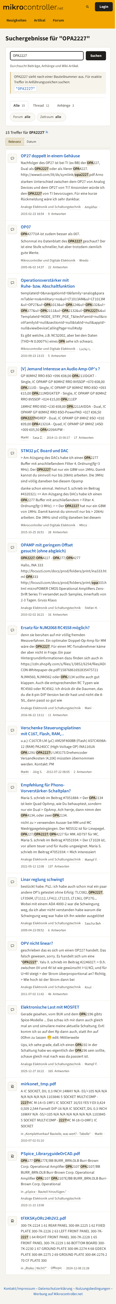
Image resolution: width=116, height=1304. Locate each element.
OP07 (26, 232)
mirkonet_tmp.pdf (38, 1113)
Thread (41, 105)
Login (104, 6)
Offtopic (56, 1297)
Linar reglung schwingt (42, 902)
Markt (25, 449)
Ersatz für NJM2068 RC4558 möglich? (55, 645)
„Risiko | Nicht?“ (35, 1297)
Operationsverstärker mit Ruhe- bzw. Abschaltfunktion (48, 289)
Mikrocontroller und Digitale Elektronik (48, 266)
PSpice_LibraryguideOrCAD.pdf (50, 1183)
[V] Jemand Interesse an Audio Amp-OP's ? (60, 374)
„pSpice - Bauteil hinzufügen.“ (45, 1220)
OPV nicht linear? (37, 972)
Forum (58, 20)
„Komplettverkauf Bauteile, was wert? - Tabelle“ (57, 1162)
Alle (19, 105)
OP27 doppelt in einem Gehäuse (50, 156)
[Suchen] (87, 6)
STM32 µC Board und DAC (45, 462)
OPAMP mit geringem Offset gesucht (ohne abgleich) (47, 565)
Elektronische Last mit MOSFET (50, 1036)
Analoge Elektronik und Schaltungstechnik (51, 212)
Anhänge (65, 105)
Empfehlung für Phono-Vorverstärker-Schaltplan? (46, 806)
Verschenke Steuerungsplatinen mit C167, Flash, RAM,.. (51, 748)
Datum (31, 141)
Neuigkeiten (16, 20)
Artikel (39, 20)
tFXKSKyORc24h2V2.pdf (43, 1247)
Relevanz (14, 141)
